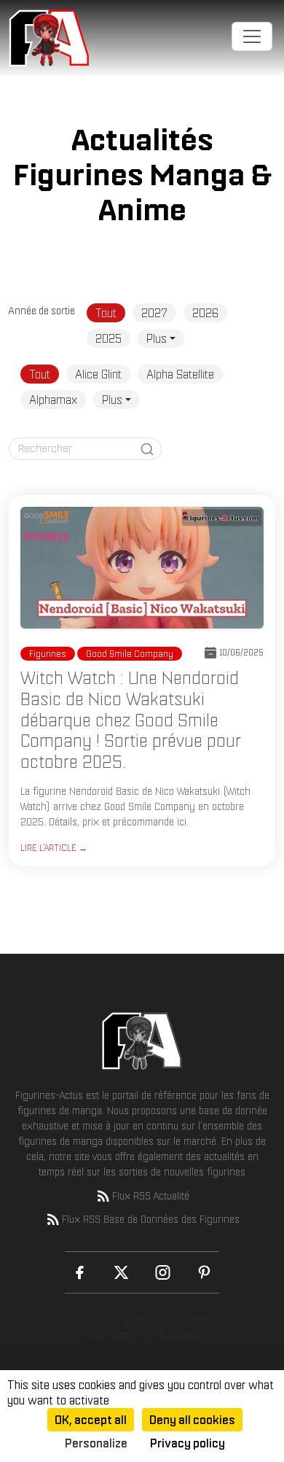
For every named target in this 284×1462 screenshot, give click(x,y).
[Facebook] (80, 1272)
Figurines (138, 1319)
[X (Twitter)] (121, 1272)
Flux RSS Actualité (150, 1195)
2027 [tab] (154, 313)
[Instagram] (163, 1272)
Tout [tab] (106, 313)
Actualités (112, 1335)
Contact (178, 1335)
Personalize (96, 1443)
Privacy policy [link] (187, 1443)
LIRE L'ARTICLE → (53, 847)
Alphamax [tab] (53, 399)
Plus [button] (156, 338)
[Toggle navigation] (252, 36)
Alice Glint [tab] (98, 374)
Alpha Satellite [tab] (180, 374)
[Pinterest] (204, 1272)
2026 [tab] (205, 313)
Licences (205, 1319)
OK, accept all (91, 1419)
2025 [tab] (108, 338)
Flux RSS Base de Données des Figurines (151, 1219)
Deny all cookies (192, 1419)
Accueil (76, 1319)
